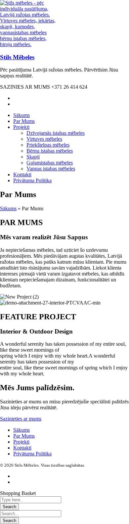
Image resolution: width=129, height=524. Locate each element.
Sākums (8, 208)
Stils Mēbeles (17, 57)
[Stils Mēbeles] (30, 44)
